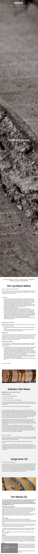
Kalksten (16, 279)
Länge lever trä (23, 279)
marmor (4, 442)
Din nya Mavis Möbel (8, 279)
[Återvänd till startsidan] (19, 3)
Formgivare (11, 5)
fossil (6, 438)
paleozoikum (6, 445)
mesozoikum (12, 445)
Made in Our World (24, 5)
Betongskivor (25, 280)
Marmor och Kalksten (15, 280)
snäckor (21, 438)
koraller (16, 438)
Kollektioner (17, 5)
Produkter (5, 5)
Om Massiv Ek (31, 279)
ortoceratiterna (31, 448)
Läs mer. (4, 550)
